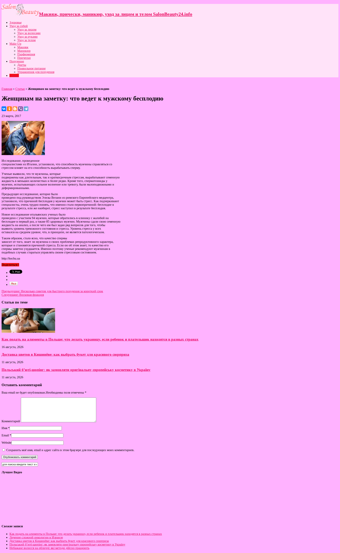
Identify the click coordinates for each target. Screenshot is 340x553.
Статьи (14, 75)
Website (6, 442)
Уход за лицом (26, 29)
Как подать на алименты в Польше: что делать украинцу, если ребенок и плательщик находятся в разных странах (100, 339)
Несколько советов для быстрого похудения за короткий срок (52, 291)
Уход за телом (26, 40)
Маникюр (23, 50)
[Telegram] (26, 108)
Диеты (21, 65)
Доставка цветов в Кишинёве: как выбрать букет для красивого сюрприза (65, 354)
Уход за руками (27, 36)
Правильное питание (31, 68)
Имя (4, 428)
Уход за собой (18, 26)
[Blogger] (15, 108)
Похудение (16, 61)
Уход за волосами (29, 33)
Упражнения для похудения (35, 72)
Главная (7, 88)
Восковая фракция (23, 294)
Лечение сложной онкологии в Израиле (36, 537)
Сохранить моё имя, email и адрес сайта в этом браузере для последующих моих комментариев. (70, 450)
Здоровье (15, 22)
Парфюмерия (26, 54)
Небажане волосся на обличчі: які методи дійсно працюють (49, 548)
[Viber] (20, 108)
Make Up (15, 43)
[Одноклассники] (9, 108)
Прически (24, 57)
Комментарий (11, 421)
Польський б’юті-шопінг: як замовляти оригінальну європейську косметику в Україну (76, 370)
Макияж (22, 47)
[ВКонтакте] (4, 108)
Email (5, 435)
